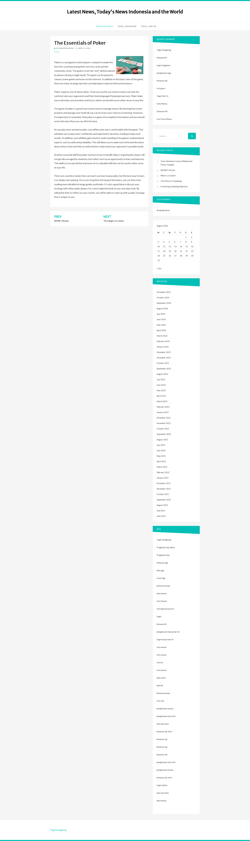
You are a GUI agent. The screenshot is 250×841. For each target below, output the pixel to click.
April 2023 (161, 396)
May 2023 (161, 390)
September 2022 (164, 434)
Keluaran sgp (162, 563)
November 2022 (164, 423)
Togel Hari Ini (148, 26)
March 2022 (162, 467)
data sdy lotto (163, 793)
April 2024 (161, 330)
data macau (161, 800)
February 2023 (163, 407)
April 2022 (161, 461)
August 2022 (162, 439)
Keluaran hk (162, 57)
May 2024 (161, 325)
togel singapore (163, 65)
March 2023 (162, 401)
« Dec (159, 268)
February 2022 (163, 472)
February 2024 (163, 341)
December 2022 (164, 418)
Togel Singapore (127, 26)
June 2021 (161, 516)
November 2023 (164, 357)
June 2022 (161, 450)
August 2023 (162, 374)
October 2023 (163, 363)
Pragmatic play (163, 555)
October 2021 (163, 494)
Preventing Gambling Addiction (174, 186)
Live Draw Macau (164, 119)
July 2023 (161, 379)
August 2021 (162, 505)
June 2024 (161, 319)
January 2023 (162, 412)
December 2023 (164, 352)
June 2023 (161, 385)
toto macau (161, 655)
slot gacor (161, 88)
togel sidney (162, 785)
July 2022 (161, 445)
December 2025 (164, 292)
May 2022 (161, 456)
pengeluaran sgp (164, 73)
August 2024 (162, 308)
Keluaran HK (162, 111)
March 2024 (162, 336)
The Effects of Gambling (171, 181)
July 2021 (161, 510)
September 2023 (164, 368)
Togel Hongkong (164, 50)
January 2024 (162, 347)
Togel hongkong (58, 830)
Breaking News (104, 26)
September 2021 (164, 499)
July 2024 (161, 314)
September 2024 (164, 303)
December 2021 (164, 483)
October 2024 (163, 297)
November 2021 (164, 489)
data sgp (160, 570)
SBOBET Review (168, 170)
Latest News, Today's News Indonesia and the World (125, 12)
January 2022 (162, 478)
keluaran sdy (162, 80)
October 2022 (163, 428)
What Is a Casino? (168, 175)
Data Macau (162, 103)
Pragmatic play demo (166, 547)
